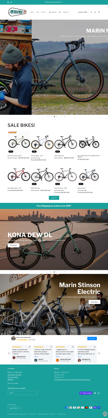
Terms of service (62, 414)
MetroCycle (14, 414)
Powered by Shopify (23, 414)
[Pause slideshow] (65, 117)
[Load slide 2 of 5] (49, 116)
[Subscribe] (36, 393)
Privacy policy (32, 414)
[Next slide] (61, 117)
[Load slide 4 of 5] (54, 116)
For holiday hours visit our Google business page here (72, 379)
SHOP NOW (29, 260)
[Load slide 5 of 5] (57, 116)
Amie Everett (86, 356)
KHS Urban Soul (35, 188)
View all (54, 198)
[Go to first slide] (99, 353)
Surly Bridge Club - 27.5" (15, 188)
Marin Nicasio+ (82, 188)
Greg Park (63, 359)
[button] (32, 12)
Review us (92, 338)
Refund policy (52, 414)
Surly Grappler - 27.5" (37, 155)
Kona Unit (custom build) (14, 155)
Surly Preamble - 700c (60, 188)
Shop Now (13, 41)
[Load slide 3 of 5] (52, 116)
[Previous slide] (43, 117)
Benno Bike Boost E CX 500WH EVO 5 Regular (88, 156)
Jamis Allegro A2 (59, 155)
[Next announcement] (72, 2)
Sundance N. (42, 359)
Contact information (43, 414)
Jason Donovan (22, 359)
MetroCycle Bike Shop (23, 337)
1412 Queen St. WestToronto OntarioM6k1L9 (14, 377)
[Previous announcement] (36, 2)
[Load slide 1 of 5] (47, 116)
